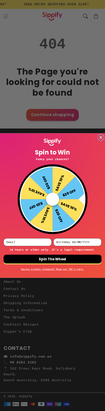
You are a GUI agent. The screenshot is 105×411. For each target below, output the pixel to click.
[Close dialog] (101, 137)
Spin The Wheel (52, 259)
